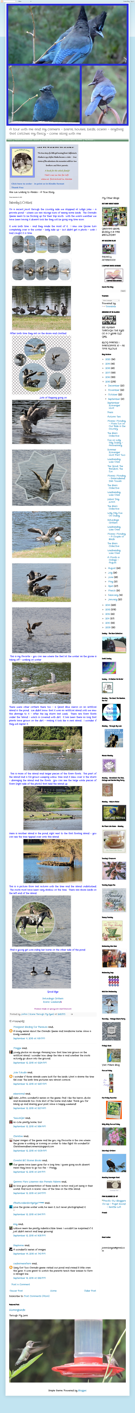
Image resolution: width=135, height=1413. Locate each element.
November (114, 390)
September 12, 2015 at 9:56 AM (29, 1126)
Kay (15, 1224)
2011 (107, 618)
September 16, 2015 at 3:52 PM (29, 1278)
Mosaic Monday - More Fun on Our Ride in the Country (116, 425)
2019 (108, 363)
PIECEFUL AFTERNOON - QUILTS (27, 140)
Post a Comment (20, 1284)
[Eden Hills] (114, 1061)
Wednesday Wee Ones (113, 461)
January (113, 599)
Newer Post (16, 1290)
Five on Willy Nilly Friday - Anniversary (115, 443)
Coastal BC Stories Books (27, 1160)
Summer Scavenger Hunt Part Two (116, 452)
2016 (108, 377)
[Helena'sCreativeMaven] (113, 986)
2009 (108, 627)
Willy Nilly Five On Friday (114, 514)
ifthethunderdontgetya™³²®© (28, 1203)
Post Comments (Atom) (36, 1296)
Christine (18, 1136)
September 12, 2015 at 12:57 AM (30, 1084)
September (114, 399)
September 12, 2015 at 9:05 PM (29, 1235)
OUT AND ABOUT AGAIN (51, 140)
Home (10, 140)
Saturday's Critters (52, 998)
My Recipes (89, 140)
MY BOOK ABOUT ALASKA (72, 140)
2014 (108, 605)
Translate (111, 306)
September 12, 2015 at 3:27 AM (29, 1108)
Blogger (82, 1390)
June (111, 577)
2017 (108, 372)
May (111, 581)
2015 (108, 381)
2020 (108, 359)
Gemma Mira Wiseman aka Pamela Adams (37, 1181)
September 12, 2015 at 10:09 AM (30, 1150)
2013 (108, 609)
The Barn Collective (113, 434)
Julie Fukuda (20, 1072)
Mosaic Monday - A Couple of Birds (116, 536)
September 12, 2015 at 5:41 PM (29, 1214)
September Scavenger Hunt (113, 405)
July (110, 572)
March (112, 590)
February (113, 595)
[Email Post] (71, 1014)
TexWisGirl (19, 1118)
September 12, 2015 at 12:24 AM (30, 1062)
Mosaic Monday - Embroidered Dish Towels (116, 478)
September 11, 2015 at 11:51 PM (29, 1038)
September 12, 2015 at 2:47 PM (29, 1193)
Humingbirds (17, 1310)
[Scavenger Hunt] (114, 1190)
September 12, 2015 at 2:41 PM (29, 1172)
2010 (108, 623)
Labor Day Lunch (113, 501)
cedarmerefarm (22, 1263)
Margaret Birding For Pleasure (30, 1027)
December (114, 385)
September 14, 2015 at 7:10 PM (29, 1253)
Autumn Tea (114, 416)
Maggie (17, 1048)
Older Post (90, 1290)
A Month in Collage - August (113, 560)
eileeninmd (19, 1093)
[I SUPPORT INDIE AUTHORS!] (114, 281)
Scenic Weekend (52, 1002)
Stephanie (18, 1245)
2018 (108, 368)
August (112, 568)
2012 (108, 614)
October (113, 394)
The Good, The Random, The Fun (115, 469)
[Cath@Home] (114, 1118)
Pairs (110, 412)
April (111, 586)
